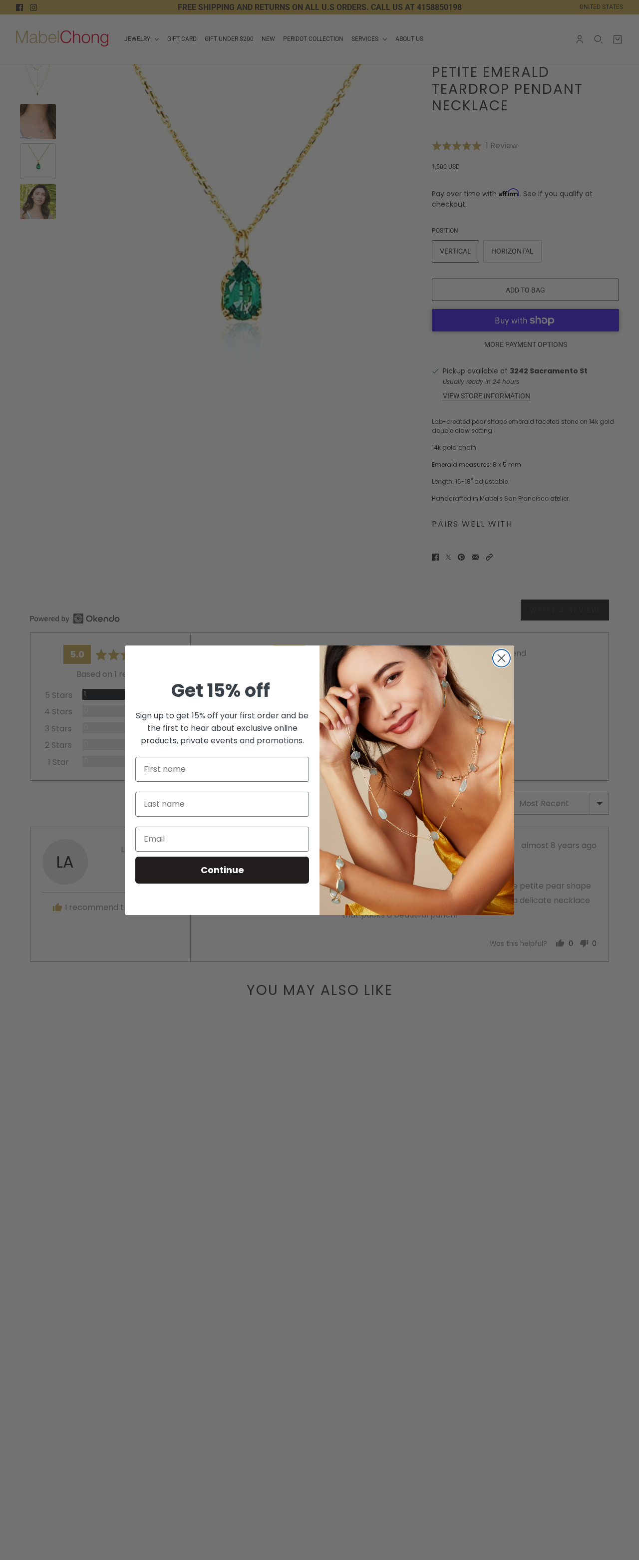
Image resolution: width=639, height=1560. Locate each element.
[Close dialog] (501, 658)
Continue (222, 870)
